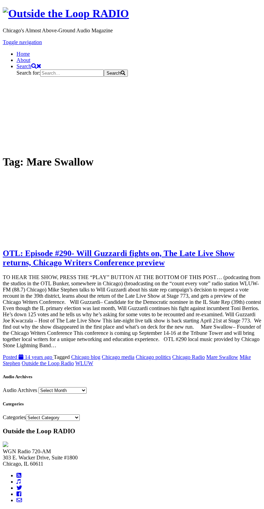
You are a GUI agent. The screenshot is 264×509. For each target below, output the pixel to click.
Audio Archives (20, 390)
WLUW (84, 363)
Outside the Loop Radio (48, 363)
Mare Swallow (222, 357)
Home (23, 54)
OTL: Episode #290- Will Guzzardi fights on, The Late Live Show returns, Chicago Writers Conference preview (118, 258)
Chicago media (118, 357)
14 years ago (28, 357)
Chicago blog (85, 357)
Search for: (28, 73)
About (23, 60)
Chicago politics (153, 357)
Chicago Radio (188, 357)
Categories (14, 417)
